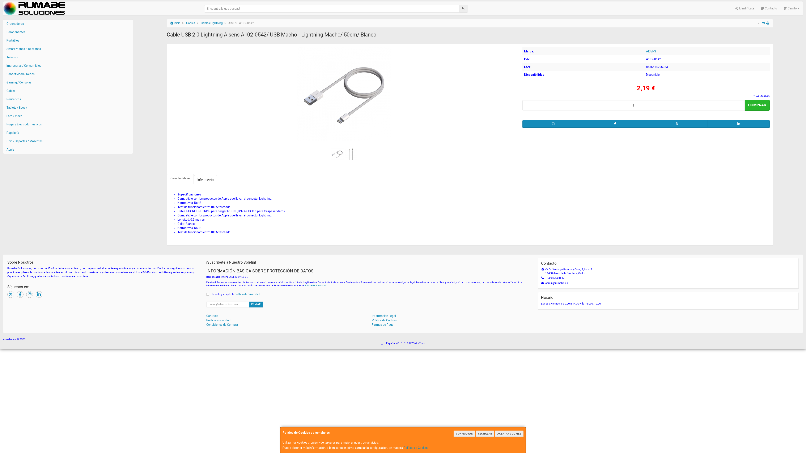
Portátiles (13, 40)
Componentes (16, 32)
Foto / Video (14, 116)
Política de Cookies (416, 447)
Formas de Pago (383, 324)
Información (206, 179)
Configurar (464, 433)
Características (180, 178)
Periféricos (14, 99)
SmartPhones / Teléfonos (24, 49)
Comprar (757, 105)
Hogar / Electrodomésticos (24, 124)
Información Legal (384, 316)
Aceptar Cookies (509, 433)
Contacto (770, 8)
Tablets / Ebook (17, 107)
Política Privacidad (218, 320)
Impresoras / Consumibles (24, 65)
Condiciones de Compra (222, 324)
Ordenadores (15, 23)
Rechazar (485, 433)
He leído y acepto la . (236, 294)
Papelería (13, 132)
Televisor (12, 57)
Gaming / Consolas (19, 82)
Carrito (792, 8)
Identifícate (746, 8)
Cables (11, 90)
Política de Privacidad (315, 285)
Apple (10, 149)
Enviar (256, 304)
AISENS (651, 51)
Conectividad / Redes (21, 74)
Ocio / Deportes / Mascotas (25, 141)
